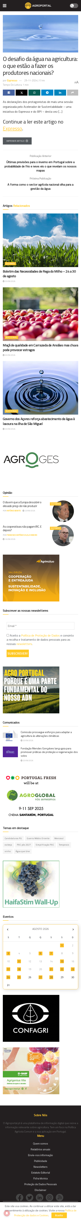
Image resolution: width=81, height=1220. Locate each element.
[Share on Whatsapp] (34, 93)
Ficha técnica (40, 1178)
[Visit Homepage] (38, 5)
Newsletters (40, 1167)
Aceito (59, 1215)
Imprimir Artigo (15, 140)
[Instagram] (51, 1197)
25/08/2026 (10, 281)
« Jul (7, 929)
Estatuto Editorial (40, 1172)
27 (40, 977)
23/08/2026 (29, 510)
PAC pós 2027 (24, 844)
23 (72, 969)
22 (62, 969)
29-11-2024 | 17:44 (34, 80)
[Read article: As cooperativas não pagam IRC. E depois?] (63, 535)
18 (19, 969)
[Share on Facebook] (9, 93)
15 (62, 961)
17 (8, 969)
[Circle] (41, 1197)
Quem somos (40, 1143)
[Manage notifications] (7, 1213)
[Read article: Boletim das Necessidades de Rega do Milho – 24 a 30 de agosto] (40, 240)
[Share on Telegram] (47, 93)
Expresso (12, 80)
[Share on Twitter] (22, 93)
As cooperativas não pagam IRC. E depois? (22, 528)
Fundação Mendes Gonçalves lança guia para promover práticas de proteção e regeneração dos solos (49, 752)
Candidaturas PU (13, 838)
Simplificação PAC (45, 844)
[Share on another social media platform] (72, 93)
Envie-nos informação (40, 1155)
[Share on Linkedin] (60, 93)
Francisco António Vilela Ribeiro (22, 535)
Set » (73, 929)
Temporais (64, 844)
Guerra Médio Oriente (38, 838)
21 (51, 969)
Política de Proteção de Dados (40, 635)
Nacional (11, 337)
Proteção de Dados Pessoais (40, 1184)
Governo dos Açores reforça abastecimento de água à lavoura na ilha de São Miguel (39, 421)
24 (8, 977)
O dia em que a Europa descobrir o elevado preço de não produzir (22, 504)
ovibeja (8, 844)
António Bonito (14, 510)
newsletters (24, 644)
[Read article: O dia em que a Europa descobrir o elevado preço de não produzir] (63, 511)
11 (19, 961)
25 (19, 977)
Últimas (10, 263)
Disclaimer (40, 1190)
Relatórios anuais (40, 1149)
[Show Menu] (4, 5)
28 (51, 977)
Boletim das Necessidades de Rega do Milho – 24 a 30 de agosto (39, 274)
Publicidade (40, 1161)
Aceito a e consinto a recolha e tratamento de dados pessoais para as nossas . (40, 639)
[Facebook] (21, 1197)
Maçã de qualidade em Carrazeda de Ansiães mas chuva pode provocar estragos (40, 347)
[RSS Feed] (60, 1197)
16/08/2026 (10, 539)
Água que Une (23, 851)
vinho (8, 851)
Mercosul (59, 838)
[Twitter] (31, 1197)
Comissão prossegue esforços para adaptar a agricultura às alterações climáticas (46, 734)
